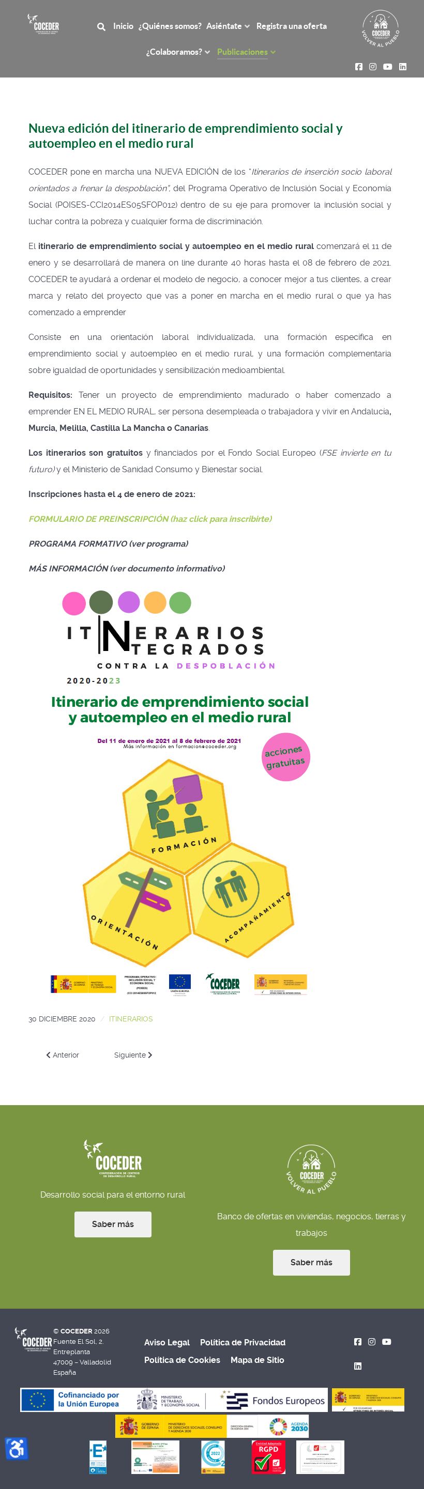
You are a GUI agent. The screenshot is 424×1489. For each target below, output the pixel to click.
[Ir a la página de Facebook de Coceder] (358, 1342)
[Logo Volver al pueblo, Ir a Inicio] (380, 28)
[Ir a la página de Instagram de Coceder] (372, 1342)
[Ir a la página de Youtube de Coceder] (386, 1342)
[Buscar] (103, 26)
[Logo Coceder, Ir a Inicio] (43, 23)
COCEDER (77, 1331)
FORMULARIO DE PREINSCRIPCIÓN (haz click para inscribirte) (149, 519)
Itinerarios (131, 1019)
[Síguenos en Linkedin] (358, 1366)
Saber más (113, 1224)
